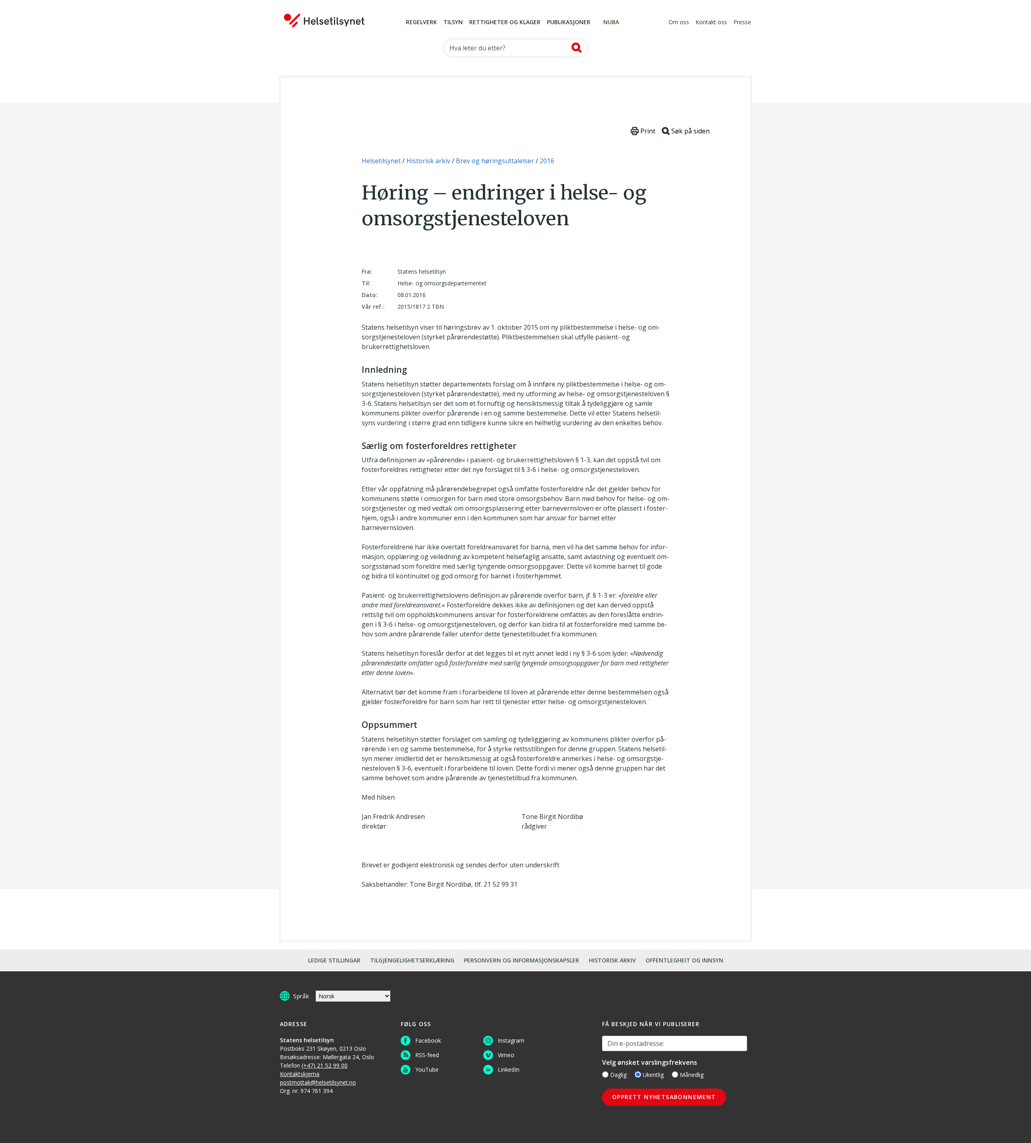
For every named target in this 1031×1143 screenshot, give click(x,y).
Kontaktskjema (299, 1074)
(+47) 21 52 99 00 (325, 1065)
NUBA (611, 22)
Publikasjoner (568, 22)
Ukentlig (653, 1075)
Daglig (618, 1075)
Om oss (679, 22)
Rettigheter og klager (504, 22)
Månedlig (692, 1075)
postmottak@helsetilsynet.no (318, 1082)
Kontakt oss (711, 22)
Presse (742, 22)
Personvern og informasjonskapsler (521, 960)
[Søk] (576, 47)
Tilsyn (453, 22)
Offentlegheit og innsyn (684, 960)
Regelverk (421, 22)
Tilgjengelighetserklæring (412, 960)
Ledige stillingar (334, 960)
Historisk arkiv (612, 960)
